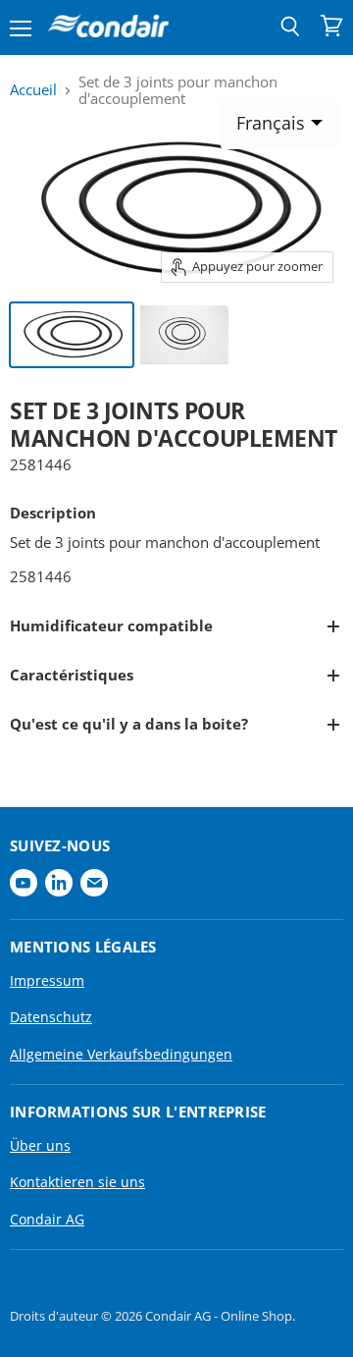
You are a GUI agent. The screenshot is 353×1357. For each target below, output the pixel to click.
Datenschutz (51, 1016)
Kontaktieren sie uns (77, 1181)
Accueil (33, 89)
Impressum (47, 980)
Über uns (40, 1145)
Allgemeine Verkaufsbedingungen (121, 1054)
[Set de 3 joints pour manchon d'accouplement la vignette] (71, 334)
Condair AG (47, 1219)
